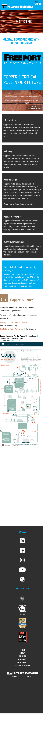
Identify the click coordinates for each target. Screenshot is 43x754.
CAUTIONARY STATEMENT (22, 665)
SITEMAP (22, 650)
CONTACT (22, 653)
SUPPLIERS (22, 656)
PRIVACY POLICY (22, 662)
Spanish (18, 341)
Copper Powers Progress (33, 107)
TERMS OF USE (22, 659)
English (12, 341)
